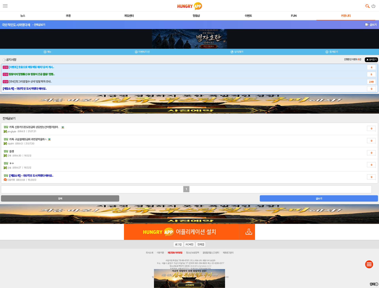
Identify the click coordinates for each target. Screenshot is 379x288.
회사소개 (149, 252)
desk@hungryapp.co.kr (200, 266)
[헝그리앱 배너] (189, 214)
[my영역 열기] (5, 5)
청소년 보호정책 (192, 252)
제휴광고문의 (228, 252)
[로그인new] (373, 5)
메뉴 (49, 51)
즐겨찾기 (333, 51)
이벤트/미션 (143, 51)
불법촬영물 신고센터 (211, 252)
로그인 (178, 244)
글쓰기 (372, 24)
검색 (60, 198)
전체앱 (200, 244)
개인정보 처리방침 (175, 252)
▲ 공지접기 (371, 59)
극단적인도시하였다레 (16, 25)
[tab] (47, 52)
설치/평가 (238, 51)
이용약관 (160, 252)
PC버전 (189, 244)
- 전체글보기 (38, 24)
